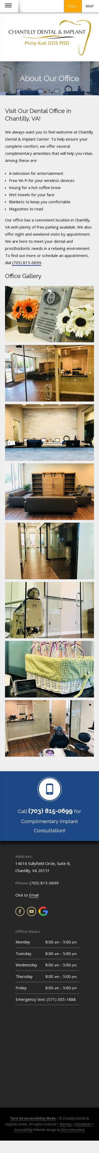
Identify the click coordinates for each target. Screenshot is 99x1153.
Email (34, 895)
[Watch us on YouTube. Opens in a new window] (31, 911)
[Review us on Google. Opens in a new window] (43, 911)
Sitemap (66, 1124)
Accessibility (23, 1129)
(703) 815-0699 (26, 262)
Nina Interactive (73, 1129)
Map (90, 6)
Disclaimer (83, 1124)
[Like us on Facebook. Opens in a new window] (20, 911)
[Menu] (8, 6)
